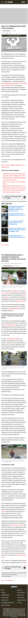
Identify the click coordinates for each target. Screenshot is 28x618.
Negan (7, 297)
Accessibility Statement (7, 602)
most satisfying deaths (9, 325)
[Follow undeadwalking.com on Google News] (25, 197)
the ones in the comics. (16, 525)
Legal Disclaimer (21, 600)
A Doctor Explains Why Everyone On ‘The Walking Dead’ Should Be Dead (14, 83)
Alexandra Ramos (7, 265)
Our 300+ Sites (21, 592)
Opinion (7, 244)
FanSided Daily (5, 595)
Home (2, 244)
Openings (19, 590)
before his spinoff (21, 301)
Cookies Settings (5, 605)
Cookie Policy (4, 600)
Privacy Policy (4, 597)
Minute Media (8, 608)
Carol (10, 308)
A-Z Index (19, 602)
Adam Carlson (6, 30)
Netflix (24, 562)
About (2, 590)
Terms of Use (20, 597)
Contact (3, 592)
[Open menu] (2, 2)
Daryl (24, 295)
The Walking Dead (9, 580)
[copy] (10, 33)
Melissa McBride (16, 308)
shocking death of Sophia (13, 338)
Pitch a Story (20, 595)
